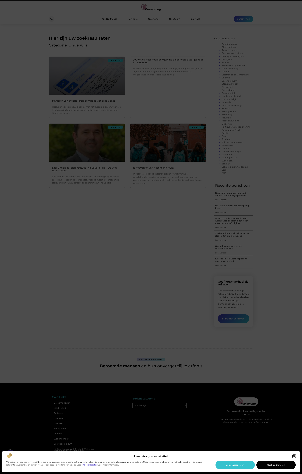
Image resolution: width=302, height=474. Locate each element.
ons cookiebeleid (89, 465)
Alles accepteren (235, 465)
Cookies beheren (276, 465)
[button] (294, 456)
